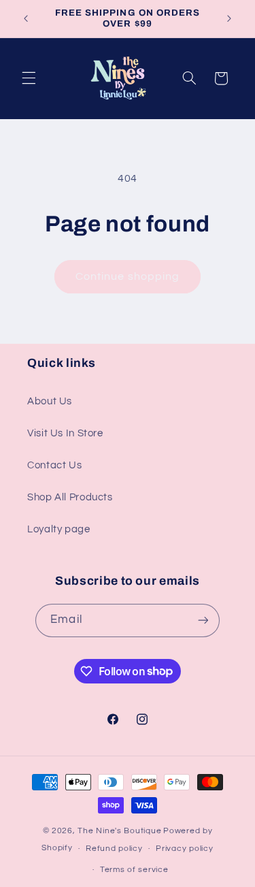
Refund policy (114, 848)
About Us (49, 401)
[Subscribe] (202, 620)
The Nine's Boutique (119, 831)
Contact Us (54, 465)
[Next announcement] (229, 18)
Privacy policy (184, 848)
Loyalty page (58, 529)
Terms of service (134, 869)
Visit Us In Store (65, 433)
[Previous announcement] (26, 18)
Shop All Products (70, 497)
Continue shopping (127, 276)
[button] (28, 78)
